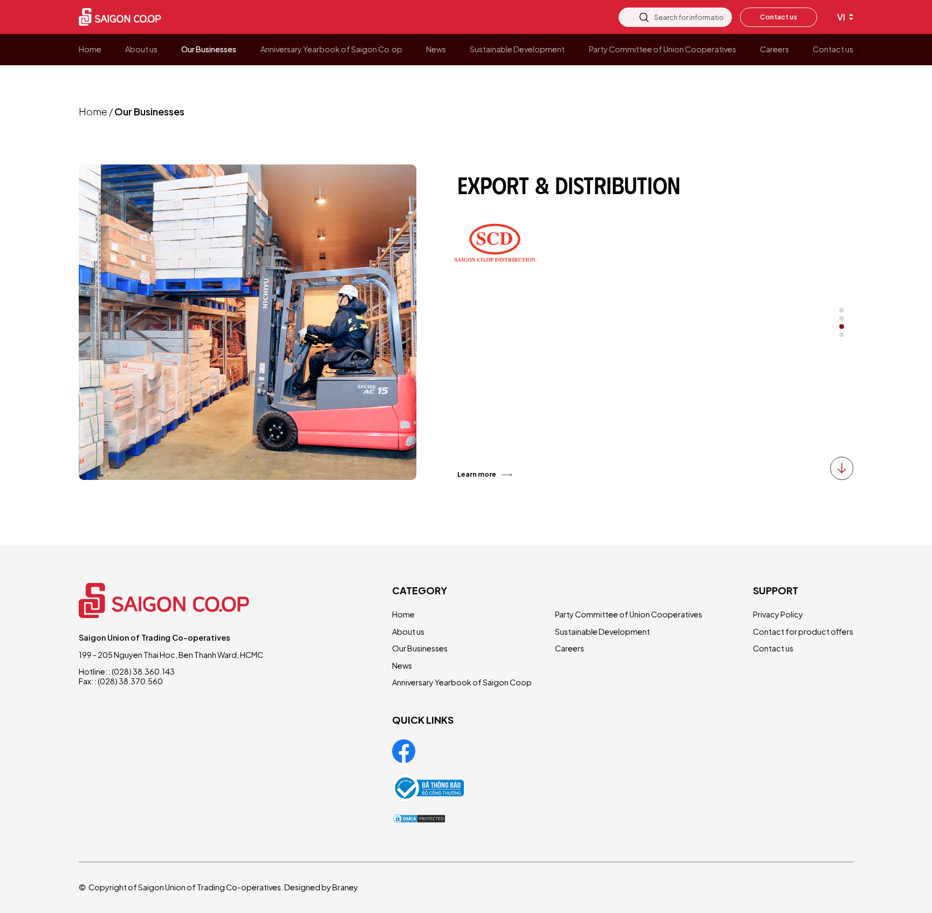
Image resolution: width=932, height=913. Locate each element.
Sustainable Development (602, 631)
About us (408, 631)
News (402, 665)
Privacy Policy (778, 614)
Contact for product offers (803, 631)
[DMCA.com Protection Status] (419, 818)
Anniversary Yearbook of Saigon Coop (462, 682)
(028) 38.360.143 (143, 671)
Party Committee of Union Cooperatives (628, 614)
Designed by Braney (321, 887)
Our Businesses (420, 648)
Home (93, 111)
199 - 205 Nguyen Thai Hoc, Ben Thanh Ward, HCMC (171, 655)
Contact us (778, 16)
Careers (569, 648)
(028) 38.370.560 (130, 681)
